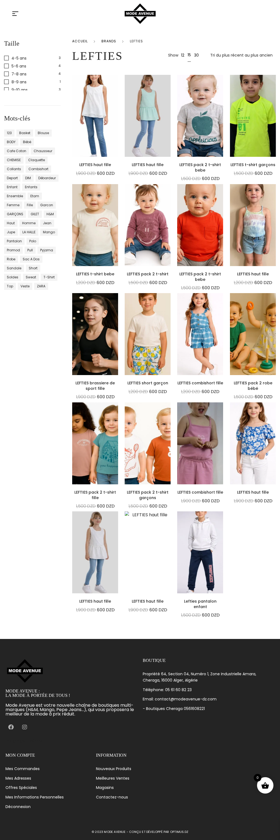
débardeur (47, 178)
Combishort (38, 169)
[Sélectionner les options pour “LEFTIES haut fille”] (116, 133)
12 (182, 55)
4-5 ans (19, 58)
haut (11, 223)
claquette (36, 160)
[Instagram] (24, 727)
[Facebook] (10, 727)
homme (29, 223)
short (33, 268)
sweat (31, 277)
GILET (35, 214)
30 (196, 55)
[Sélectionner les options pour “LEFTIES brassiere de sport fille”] (116, 351)
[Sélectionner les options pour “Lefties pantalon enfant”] (222, 570)
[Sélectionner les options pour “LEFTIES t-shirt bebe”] (116, 242)
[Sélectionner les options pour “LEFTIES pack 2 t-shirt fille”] (116, 461)
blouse (43, 133)
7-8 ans (19, 73)
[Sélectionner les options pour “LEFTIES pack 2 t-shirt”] (169, 242)
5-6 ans (18, 66)
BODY (11, 142)
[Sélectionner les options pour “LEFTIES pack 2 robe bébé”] (274, 351)
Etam (34, 196)
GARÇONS (15, 214)
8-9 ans (19, 81)
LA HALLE (29, 232)
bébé (27, 142)
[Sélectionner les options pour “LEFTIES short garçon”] (169, 351)
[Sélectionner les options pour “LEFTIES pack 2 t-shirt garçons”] (169, 461)
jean (47, 223)
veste (25, 286)
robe (11, 259)
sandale (14, 268)
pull (30, 250)
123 (9, 133)
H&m (50, 214)
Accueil (80, 41)
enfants (31, 187)
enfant (12, 187)
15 (189, 55)
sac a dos (31, 259)
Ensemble (15, 196)
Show (173, 55)
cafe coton (16, 151)
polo (32, 241)
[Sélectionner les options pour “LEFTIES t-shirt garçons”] (274, 133)
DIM (28, 178)
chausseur (43, 151)
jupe (11, 232)
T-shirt (49, 277)
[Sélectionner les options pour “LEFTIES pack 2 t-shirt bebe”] (222, 133)
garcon (46, 205)
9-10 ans (19, 89)
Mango (49, 232)
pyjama (46, 250)
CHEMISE (14, 160)
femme (13, 205)
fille (30, 205)
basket (24, 133)
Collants (14, 169)
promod (13, 250)
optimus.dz (179, 832)
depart (12, 178)
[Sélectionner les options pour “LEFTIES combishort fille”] (222, 351)
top (10, 286)
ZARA (41, 286)
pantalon (14, 241)
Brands (108, 41)
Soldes (12, 277)
